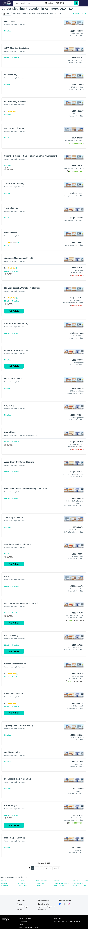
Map (7, 14)
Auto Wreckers (59, 886)
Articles (19, 904)
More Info (7, 31)
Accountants (40, 883)
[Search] (76, 3)
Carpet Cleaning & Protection (14, 24)
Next (56, 868)
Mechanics (21, 883)
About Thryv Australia (26, 918)
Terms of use (23, 921)
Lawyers (21, 881)
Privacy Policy (57, 918)
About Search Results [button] (79, 13)
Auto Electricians (41, 881)
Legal (21, 924)
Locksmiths (4, 886)
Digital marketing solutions (47, 907)
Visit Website (14, 311)
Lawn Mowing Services (80, 881)
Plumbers (3, 881)
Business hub (42, 909)
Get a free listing (44, 904)
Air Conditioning (77, 883)
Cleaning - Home (31, 435)
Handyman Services (79, 886)
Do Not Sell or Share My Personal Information (66, 921)
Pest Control (22, 886)
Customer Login (22, 907)
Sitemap (20, 909)
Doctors (38, 886)
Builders (57, 881)
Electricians (4, 883)
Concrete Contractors (61, 883)
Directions (7, 58)
